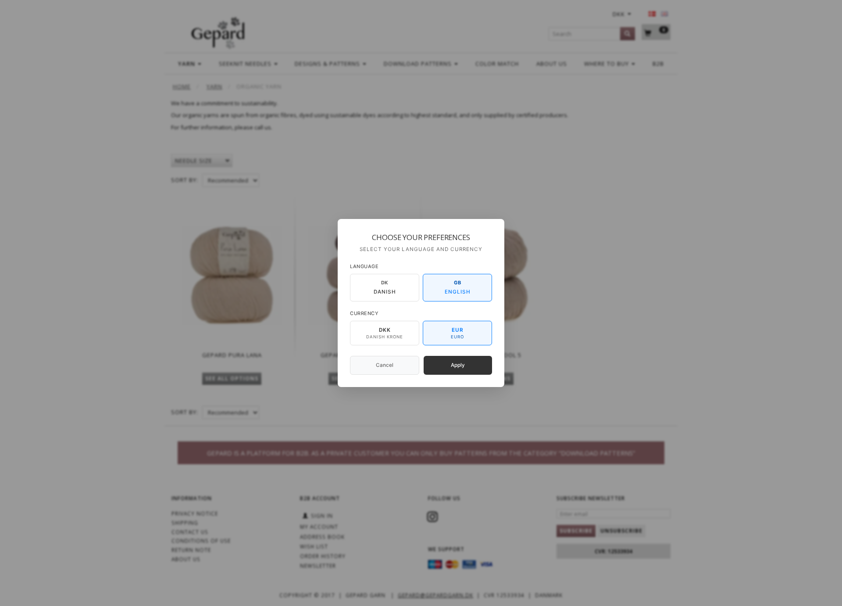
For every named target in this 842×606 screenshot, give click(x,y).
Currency (364, 313)
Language (364, 266)
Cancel (384, 365)
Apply (458, 365)
